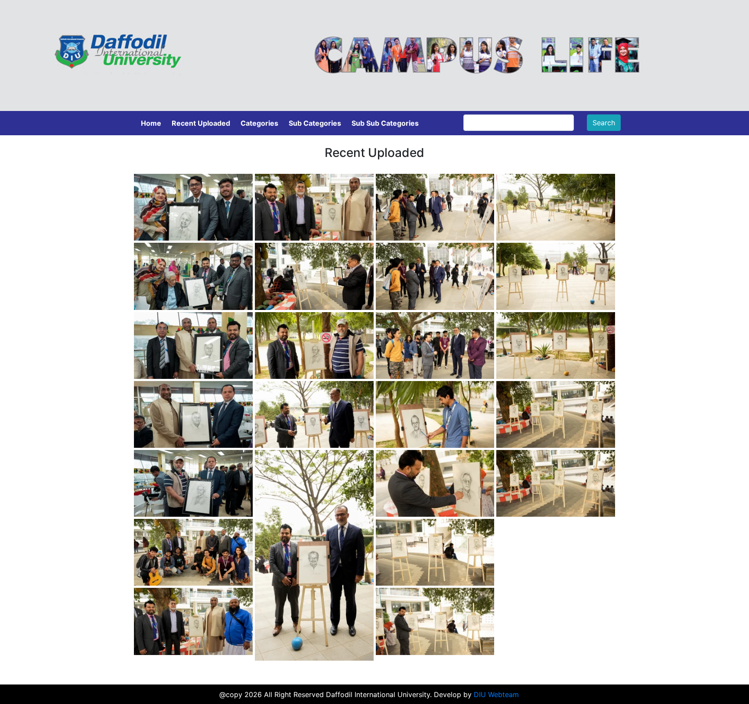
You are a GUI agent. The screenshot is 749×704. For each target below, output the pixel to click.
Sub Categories (315, 123)
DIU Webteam (496, 694)
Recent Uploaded (201, 123)
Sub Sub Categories (385, 123)
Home (151, 123)
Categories (259, 123)
